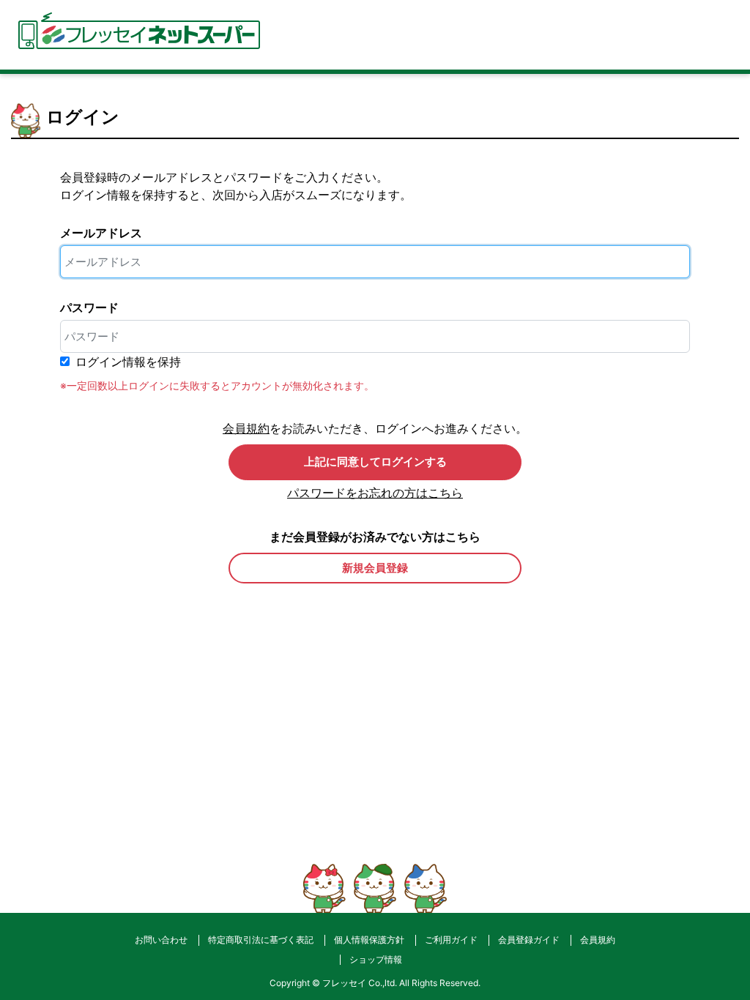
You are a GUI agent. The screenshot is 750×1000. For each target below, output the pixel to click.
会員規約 (246, 428)
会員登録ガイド (529, 939)
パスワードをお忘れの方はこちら (375, 492)
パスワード (89, 307)
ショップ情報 (375, 959)
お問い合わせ (161, 939)
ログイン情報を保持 (128, 361)
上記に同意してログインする (375, 462)
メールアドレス (101, 232)
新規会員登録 (375, 568)
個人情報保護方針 (369, 939)
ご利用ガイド (451, 939)
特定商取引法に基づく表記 (260, 939)
